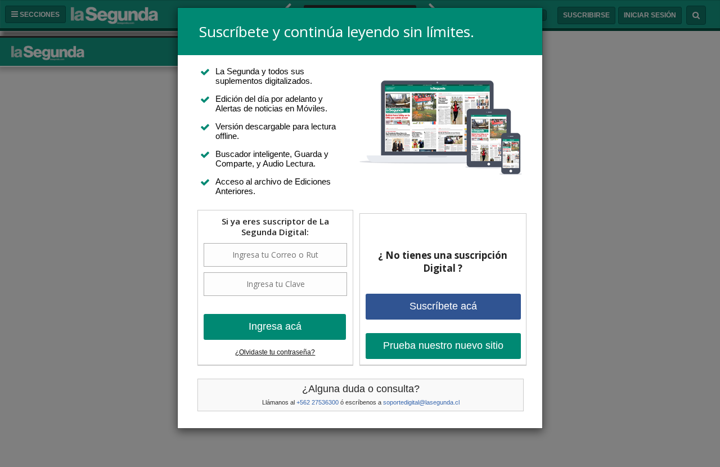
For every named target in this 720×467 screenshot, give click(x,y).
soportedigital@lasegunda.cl (421, 402)
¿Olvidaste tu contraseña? (275, 352)
